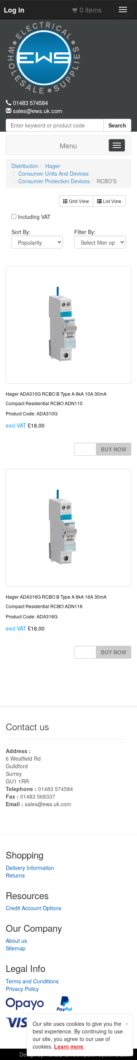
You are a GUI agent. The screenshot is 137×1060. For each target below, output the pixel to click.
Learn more (68, 1046)
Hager (52, 166)
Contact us (27, 726)
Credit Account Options (33, 908)
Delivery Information (30, 867)
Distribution (24, 166)
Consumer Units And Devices (53, 173)
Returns (15, 875)
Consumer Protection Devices (54, 181)
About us (16, 940)
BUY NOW (113, 449)
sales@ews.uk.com (48, 804)
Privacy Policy (22, 988)
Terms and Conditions (32, 981)
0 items (91, 9)
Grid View (78, 201)
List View (111, 201)
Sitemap (15, 948)
